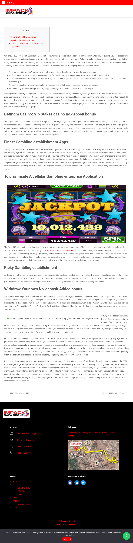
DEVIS (15, 497)
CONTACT (17, 507)
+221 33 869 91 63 (24, 446)
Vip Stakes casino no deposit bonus (62, 250)
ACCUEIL (16, 481)
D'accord (67, 539)
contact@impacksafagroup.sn (29, 433)
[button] (126, 536)
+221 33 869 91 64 (24, 453)
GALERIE (16, 501)
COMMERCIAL (24, 488)
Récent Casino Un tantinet (114, 393)
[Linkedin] (76, 482)
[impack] (17, 10)
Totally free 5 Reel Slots (17, 393)
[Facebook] (70, 482)
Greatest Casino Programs (22, 40)
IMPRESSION (23, 494)
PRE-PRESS (22, 491)
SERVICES (17, 484)
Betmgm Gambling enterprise (23, 37)
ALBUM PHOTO (24, 504)
